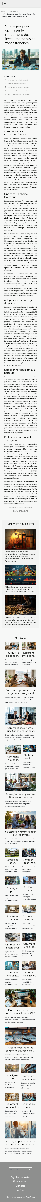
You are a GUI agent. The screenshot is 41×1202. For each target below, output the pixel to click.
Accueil (3, 11)
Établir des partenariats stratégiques (19, 94)
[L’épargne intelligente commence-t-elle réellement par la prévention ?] (29, 645)
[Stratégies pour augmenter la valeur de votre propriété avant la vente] (12, 1068)
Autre (20, 1190)
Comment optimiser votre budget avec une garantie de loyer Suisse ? (20, 693)
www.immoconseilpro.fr (13, 283)
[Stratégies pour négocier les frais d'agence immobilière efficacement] (12, 881)
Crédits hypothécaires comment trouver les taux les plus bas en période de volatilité (20, 1052)
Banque (20, 1185)
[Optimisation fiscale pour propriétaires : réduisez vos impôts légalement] (12, 937)
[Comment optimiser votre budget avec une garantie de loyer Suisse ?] (20, 678)
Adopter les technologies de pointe (18, 87)
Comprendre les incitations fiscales (18, 80)
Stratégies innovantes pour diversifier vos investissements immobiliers (20, 836)
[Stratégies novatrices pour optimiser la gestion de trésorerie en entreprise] (29, 748)
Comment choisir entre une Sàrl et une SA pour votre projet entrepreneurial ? (20, 732)
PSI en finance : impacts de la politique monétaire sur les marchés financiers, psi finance (20, 589)
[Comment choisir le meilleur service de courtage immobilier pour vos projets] (12, 965)
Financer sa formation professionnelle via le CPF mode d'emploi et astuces (20, 1013)
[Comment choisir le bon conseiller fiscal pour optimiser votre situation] (29, 937)
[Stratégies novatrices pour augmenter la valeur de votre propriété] (29, 880)
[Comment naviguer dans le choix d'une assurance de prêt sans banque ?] (29, 909)
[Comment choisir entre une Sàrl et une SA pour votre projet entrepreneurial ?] (20, 716)
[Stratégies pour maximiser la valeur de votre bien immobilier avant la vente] (12, 852)
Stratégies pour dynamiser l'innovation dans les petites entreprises (21, 797)
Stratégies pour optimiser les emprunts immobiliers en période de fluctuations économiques (21, 1146)
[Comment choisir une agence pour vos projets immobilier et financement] (28, 1068)
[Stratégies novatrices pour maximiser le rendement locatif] (12, 909)
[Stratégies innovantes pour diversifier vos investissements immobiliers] (20, 820)
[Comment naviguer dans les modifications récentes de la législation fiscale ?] (13, 749)
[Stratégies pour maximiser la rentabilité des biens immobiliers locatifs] (29, 1096)
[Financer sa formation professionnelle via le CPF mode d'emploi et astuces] (20, 998)
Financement (13, 11)
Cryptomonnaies (20, 1177)
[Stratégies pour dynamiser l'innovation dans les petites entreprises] (20, 782)
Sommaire (10, 76)
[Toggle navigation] (4, 3)
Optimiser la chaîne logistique (17, 83)
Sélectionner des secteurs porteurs (18, 91)
